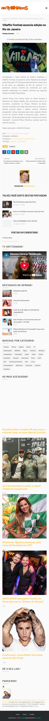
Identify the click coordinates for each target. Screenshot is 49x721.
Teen (26, 361)
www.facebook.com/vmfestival (23, 139)
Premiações (18, 354)
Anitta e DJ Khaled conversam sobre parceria (28, 211)
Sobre (25, 714)
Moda (33, 358)
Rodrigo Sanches (8, 33)
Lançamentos (8, 354)
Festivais (33, 350)
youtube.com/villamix (18, 141)
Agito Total (6, 689)
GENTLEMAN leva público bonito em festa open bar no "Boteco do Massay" (23, 600)
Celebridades (8, 350)
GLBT (39, 358)
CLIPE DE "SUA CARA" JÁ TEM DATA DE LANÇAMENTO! (26, 311)
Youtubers (7, 369)
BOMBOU (14, 18)
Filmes (41, 354)
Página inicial (6, 18)
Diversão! (41, 350)
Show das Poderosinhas (21, 300)
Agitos (25, 350)
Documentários (8, 365)
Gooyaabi (38, 718)
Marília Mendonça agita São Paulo (24, 202)
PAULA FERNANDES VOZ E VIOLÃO (25, 221)
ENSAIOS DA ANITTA (20, 291)
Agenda (21, 347)
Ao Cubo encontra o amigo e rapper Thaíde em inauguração (21, 487)
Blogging (22, 718)
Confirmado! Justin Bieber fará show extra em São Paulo (22, 656)
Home (18, 714)
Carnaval (15, 358)
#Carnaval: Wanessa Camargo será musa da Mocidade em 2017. (21, 544)
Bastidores (19, 365)
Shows (28, 347)
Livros (33, 361)
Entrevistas (24, 358)
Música (14, 347)
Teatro (34, 354)
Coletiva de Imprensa (15, 361)
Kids (5, 361)
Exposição (29, 365)
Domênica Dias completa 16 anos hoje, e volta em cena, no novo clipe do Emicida (24, 431)
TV (34, 347)
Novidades (7, 358)
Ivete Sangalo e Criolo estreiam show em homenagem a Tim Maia (27, 321)
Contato (31, 714)
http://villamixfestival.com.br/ (17, 133)
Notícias (6, 347)
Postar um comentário (10, 241)
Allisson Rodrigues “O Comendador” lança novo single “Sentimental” (28, 330)
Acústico (37, 365)
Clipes (27, 354)
